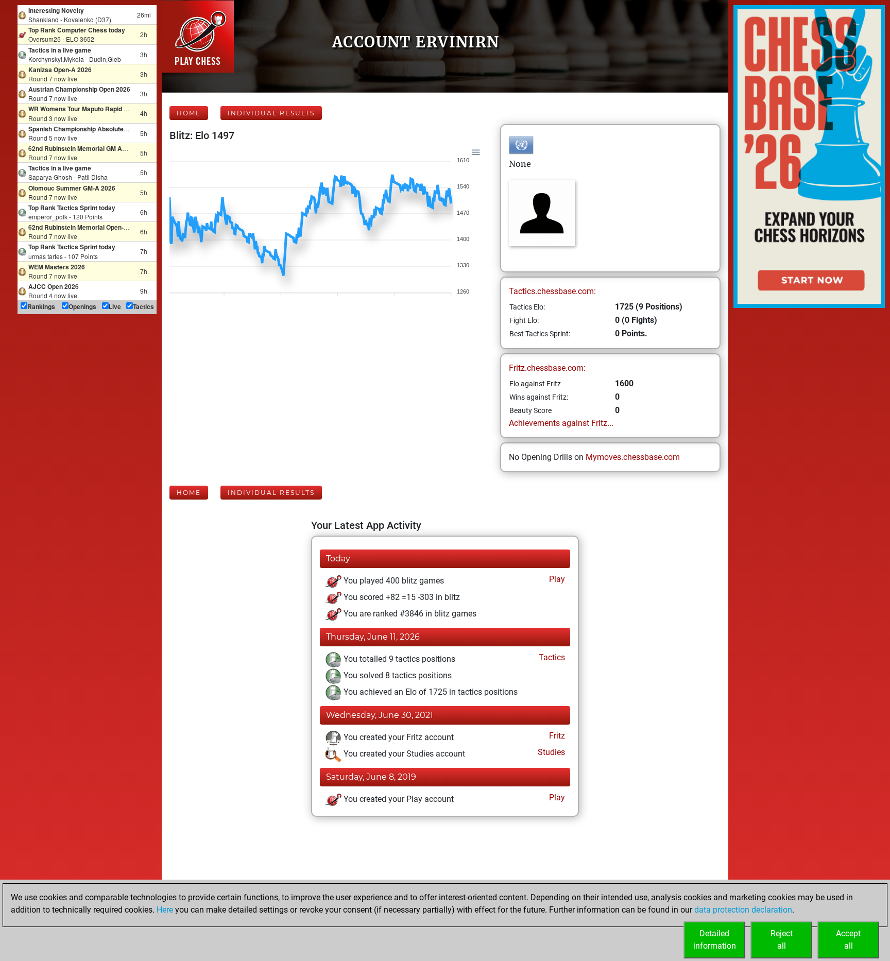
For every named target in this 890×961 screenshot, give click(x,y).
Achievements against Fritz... (561, 423)
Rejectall (782, 940)
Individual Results (271, 113)
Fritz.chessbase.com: (547, 368)
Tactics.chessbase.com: (552, 291)
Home (189, 113)
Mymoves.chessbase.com (633, 457)
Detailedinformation (714, 940)
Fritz (556, 736)
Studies (550, 752)
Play (556, 579)
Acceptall (848, 940)
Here (165, 910)
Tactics (551, 657)
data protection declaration (743, 910)
